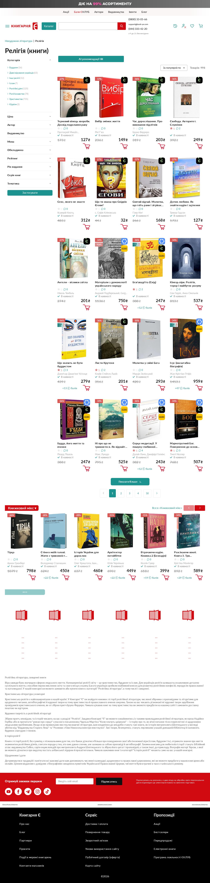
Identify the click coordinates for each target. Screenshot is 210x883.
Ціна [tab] (10, 116)
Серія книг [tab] (14, 175)
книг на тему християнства (118, 705)
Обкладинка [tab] (15, 149)
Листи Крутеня (104, 362)
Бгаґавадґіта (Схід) (144, 282)
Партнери (25, 840)
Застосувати (30, 192)
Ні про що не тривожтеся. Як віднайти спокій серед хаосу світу (111, 445)
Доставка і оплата (96, 823)
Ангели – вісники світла (72, 282)
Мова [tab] (10, 141)
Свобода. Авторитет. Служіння (183, 123)
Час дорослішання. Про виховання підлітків (147, 123)
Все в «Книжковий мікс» (167, 507)
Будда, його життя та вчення (70, 445)
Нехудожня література (18, 40)
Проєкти (24, 848)
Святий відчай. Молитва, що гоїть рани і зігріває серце (148, 203)
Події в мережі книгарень (35, 857)
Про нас (24, 823)
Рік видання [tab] (14, 166)
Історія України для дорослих (86, 554)
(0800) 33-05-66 (138, 19)
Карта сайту (93, 865)
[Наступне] (156, 493)
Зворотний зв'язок (96, 840)
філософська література (10, 804)
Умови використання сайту (102, 848)
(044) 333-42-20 (137, 28)
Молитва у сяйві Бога (146, 362)
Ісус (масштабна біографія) (180, 364)
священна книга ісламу (105, 804)
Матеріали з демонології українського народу (111, 284)
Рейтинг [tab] (12, 158)
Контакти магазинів (31, 865)
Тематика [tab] (13, 183)
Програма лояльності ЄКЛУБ (172, 857)
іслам (152, 741)
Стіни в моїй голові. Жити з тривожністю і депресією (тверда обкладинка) (55, 554)
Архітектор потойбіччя (114, 554)
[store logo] (25, 26)
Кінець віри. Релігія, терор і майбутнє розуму (185, 284)
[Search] (121, 26)
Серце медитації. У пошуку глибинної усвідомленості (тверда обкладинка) (147, 445)
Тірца (10, 552)
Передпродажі (163, 840)
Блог (22, 832)
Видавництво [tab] (15, 133)
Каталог (49, 26)
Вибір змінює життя (107, 121)
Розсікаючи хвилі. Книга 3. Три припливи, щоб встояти (185, 554)
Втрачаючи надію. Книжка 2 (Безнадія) (153, 554)
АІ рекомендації (89, 58)
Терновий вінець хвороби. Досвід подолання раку (73, 123)
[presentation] (200, 508)
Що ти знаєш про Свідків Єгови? (111, 203)
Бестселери (161, 832)
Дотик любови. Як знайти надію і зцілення (185, 203)
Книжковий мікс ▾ (22, 508)
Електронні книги (165, 848)
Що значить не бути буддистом (70, 364)
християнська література (200, 804)
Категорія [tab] (13, 60)
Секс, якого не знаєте (71, 201)
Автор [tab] (11, 124)
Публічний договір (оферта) (102, 857)
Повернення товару (97, 832)
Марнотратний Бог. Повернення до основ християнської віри (183, 445)
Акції (157, 823)
